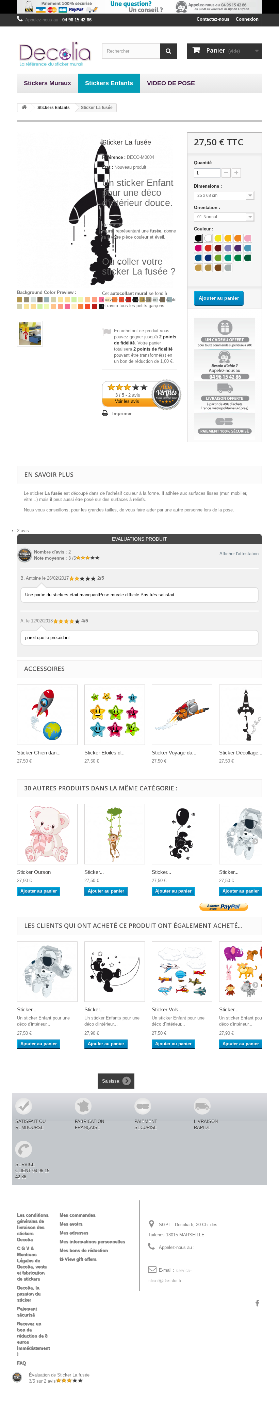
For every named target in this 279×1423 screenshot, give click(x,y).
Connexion (247, 19)
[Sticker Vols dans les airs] (182, 971)
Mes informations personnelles (92, 1241)
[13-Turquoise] (228, 258)
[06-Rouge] (208, 248)
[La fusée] (30, 333)
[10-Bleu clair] (247, 248)
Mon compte (78, 1204)
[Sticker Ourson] (47, 834)
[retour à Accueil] (24, 108)
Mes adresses (74, 1232)
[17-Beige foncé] (198, 268)
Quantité (203, 162)
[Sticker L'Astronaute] (47, 971)
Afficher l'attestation (239, 553)
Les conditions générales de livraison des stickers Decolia (32, 1227)
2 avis (23, 530)
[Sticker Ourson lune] (114, 971)
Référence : (114, 157)
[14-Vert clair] (218, 258)
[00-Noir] (198, 238)
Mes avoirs (71, 1224)
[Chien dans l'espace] (47, 715)
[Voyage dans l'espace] (182, 715)
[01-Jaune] (218, 238)
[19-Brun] (218, 268)
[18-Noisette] (208, 268)
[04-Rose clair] (247, 238)
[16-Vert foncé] (247, 258)
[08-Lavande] (228, 248)
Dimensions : (208, 186)
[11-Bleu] (198, 258)
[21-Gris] (228, 268)
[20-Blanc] (208, 238)
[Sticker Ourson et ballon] (182, 834)
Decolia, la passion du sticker (28, 1294)
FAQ (21, 1363)
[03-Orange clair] (238, 238)
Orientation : (207, 207)
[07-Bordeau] (218, 248)
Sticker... (94, 872)
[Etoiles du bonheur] (114, 715)
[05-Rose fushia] (198, 248)
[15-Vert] (238, 258)
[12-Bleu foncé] (208, 258)
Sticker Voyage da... (174, 752)
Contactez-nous (213, 19)
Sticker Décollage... (240, 752)
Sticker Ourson (34, 872)
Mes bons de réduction (84, 1250)
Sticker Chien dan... (39, 752)
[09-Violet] (238, 248)
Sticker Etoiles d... (104, 752)
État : (107, 167)
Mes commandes (77, 1215)
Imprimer (122, 413)
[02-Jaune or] (228, 238)
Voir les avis (127, 401)
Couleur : (204, 228)
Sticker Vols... (167, 1009)
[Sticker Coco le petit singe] (114, 834)
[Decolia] (54, 53)
